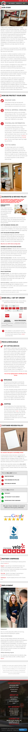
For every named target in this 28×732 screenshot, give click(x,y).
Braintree (24, 135)
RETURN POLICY (14, 689)
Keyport (2, 566)
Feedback (22, 729)
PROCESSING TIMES (14, 685)
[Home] (3, 3)
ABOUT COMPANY (14, 697)
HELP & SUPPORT (14, 715)
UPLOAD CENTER (14, 713)
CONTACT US (14, 718)
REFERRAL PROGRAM (14, 711)
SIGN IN (20, 0)
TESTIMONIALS (14, 699)
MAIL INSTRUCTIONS (14, 687)
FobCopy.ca (3, 577)
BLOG (14, 703)
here (17, 411)
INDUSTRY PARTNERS (14, 701)
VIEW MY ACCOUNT (14, 709)
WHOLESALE (14, 691)
